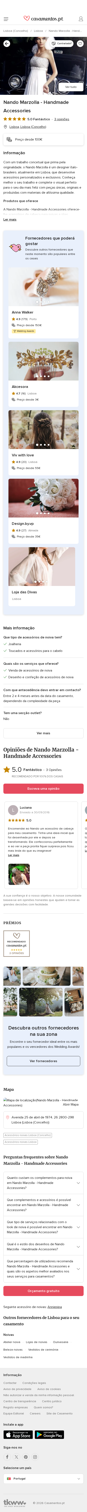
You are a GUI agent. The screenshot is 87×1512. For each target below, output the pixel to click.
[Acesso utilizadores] (81, 19)
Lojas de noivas (36, 1342)
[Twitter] (16, 1457)
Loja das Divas (24, 592)
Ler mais (9, 219)
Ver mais (43, 733)
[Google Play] (49, 1438)
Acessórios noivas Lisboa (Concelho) (28, 1135)
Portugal (19, 1478)
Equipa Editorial (13, 1413)
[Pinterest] (26, 1457)
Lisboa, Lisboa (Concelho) (28, 127)
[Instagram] (35, 1457)
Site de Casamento (59, 1413)
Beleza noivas (13, 1349)
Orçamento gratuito (44, 1291)
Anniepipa (55, 1307)
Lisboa (39, 31)
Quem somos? (43, 1407)
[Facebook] (7, 1457)
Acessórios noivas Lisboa (21, 1142)
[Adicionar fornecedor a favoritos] (80, 43)
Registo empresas (15, 1407)
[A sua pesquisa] (6, 43)
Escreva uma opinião (43, 789)
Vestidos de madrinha (18, 1357)
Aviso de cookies (49, 1389)
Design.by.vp (23, 523)
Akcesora (20, 386)
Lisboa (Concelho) (16, 31)
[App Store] (18, 1438)
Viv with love (23, 455)
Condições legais (34, 1383)
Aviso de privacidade (17, 1389)
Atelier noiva (11, 1342)
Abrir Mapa (71, 1104)
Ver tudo (71, 87)
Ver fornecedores (43, 1061)
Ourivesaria (60, 1342)
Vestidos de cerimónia (43, 1349)
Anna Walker (22, 312)
